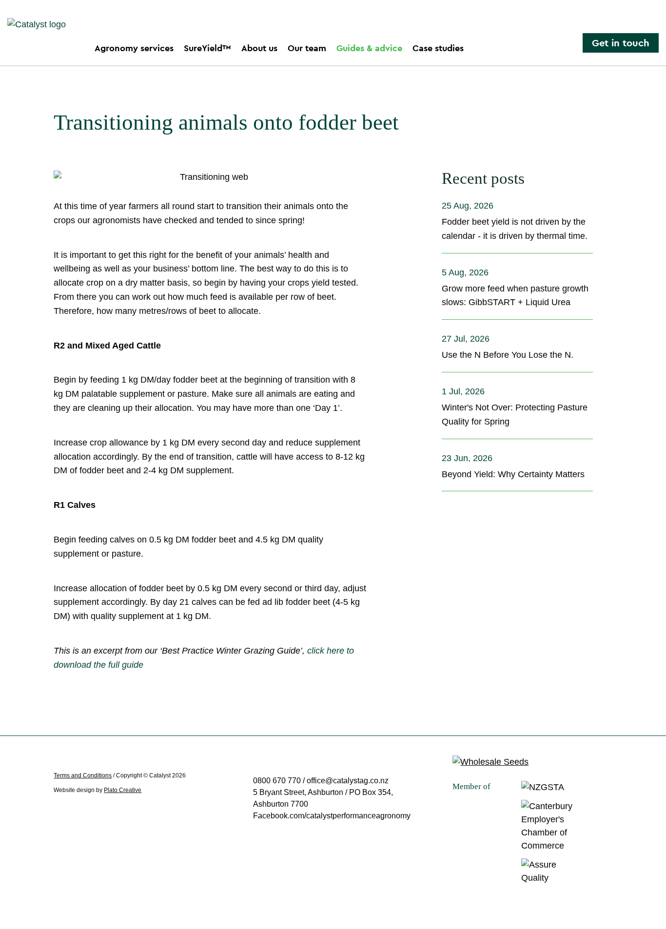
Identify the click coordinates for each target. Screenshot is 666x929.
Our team (307, 48)
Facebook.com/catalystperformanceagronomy (332, 816)
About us (259, 48)
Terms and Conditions (83, 775)
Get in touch (620, 43)
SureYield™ (207, 48)
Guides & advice (369, 48)
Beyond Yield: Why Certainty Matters (513, 474)
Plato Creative (122, 790)
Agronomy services (134, 48)
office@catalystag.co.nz (348, 780)
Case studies (438, 48)
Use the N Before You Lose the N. (507, 355)
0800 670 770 (278, 780)
